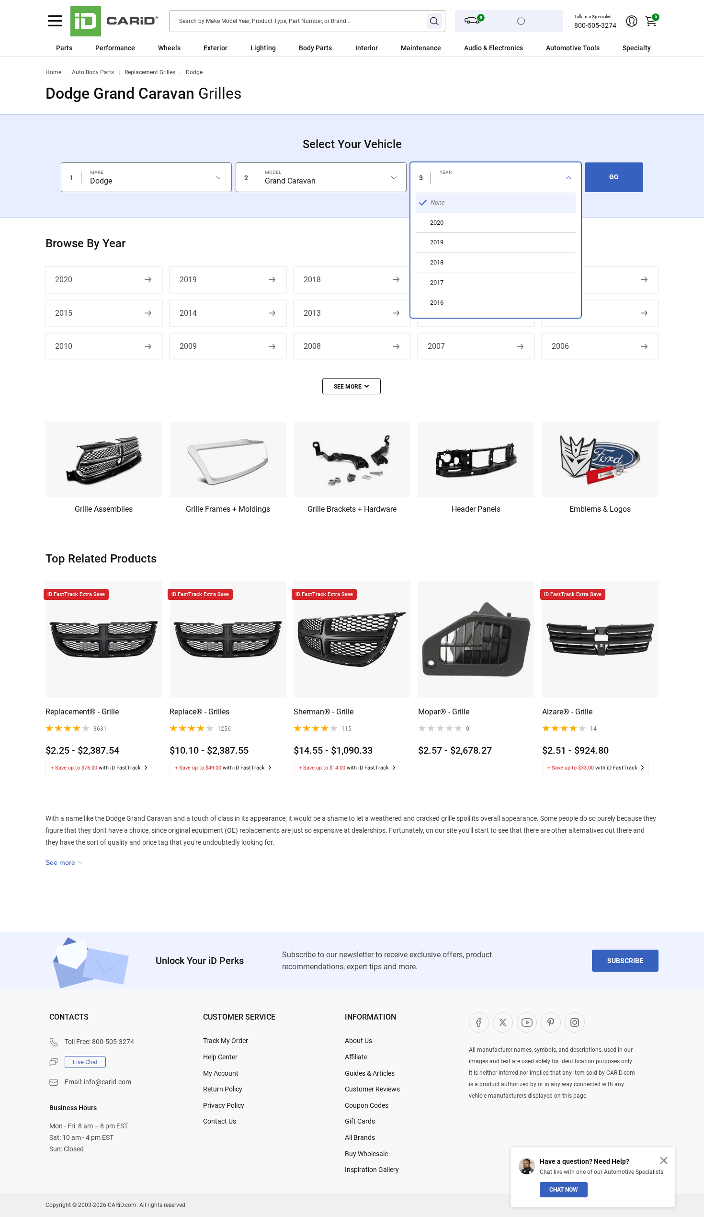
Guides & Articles (370, 1073)
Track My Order (225, 1041)
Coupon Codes (366, 1105)
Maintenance (421, 48)
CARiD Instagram (575, 1022)
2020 (63, 279)
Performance (115, 48)
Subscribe (625, 960)
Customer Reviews (372, 1089)
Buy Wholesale (366, 1154)
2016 (560, 279)
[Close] (663, 1160)
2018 (312, 279)
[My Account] (631, 21)
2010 (63, 346)
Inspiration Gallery (372, 1169)
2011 (560, 313)
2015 (63, 313)
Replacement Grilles (150, 72)
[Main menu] (55, 21)
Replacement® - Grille (82, 711)
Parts (64, 48)
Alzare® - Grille (567, 711)
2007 (436, 346)
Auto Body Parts (93, 72)
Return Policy (222, 1089)
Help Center (220, 1057)
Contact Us (219, 1121)
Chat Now (563, 1189)
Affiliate (356, 1057)
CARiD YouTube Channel (527, 1022)
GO (614, 177)
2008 (312, 346)
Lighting (263, 48)
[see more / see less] (351, 386)
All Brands (360, 1137)
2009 (188, 346)
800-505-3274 (595, 25)
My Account (220, 1073)
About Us (358, 1041)
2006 (560, 346)
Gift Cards (360, 1121)
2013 (312, 313)
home (53, 72)
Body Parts (315, 48)
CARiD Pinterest (551, 1022)
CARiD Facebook (479, 1022)
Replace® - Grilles (199, 711)
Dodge (194, 72)
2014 (188, 313)
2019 (188, 279)
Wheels (169, 48)
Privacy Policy (223, 1105)
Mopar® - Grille (443, 711)
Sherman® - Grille (323, 711)
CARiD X (503, 1022)
